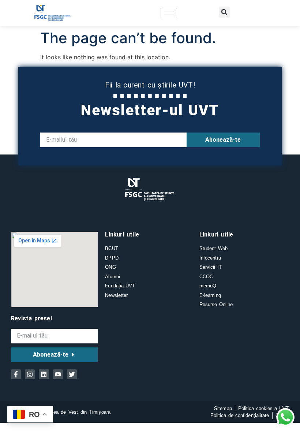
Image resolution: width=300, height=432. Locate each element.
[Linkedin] (44, 374)
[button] (224, 12)
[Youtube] (58, 374)
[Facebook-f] (16, 374)
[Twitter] (72, 374)
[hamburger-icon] (169, 13)
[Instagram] (30, 374)
